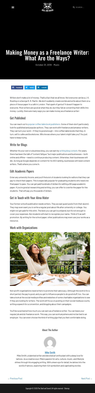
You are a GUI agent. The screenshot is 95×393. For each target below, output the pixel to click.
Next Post (86, 378)
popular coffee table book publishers (44, 124)
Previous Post (15, 378)
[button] (13, 7)
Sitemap (66, 388)
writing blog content (68, 151)
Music (56, 65)
